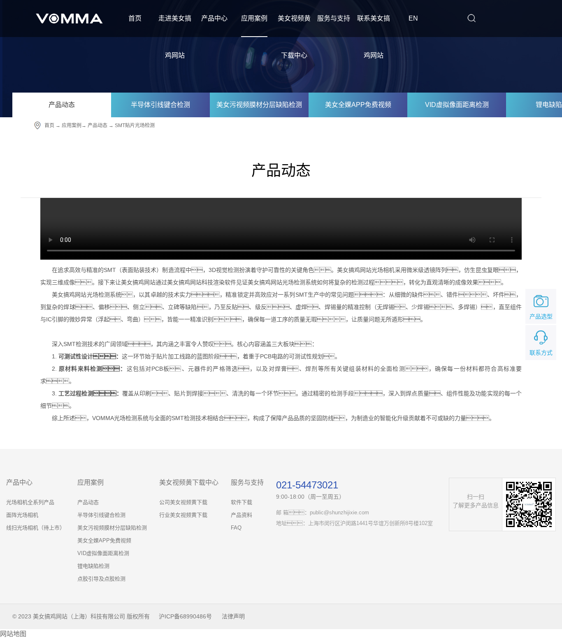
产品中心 (214, 18)
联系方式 (541, 352)
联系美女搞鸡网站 (373, 37)
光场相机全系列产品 (30, 502)
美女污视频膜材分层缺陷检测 (259, 104)
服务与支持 (333, 18)
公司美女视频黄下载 (183, 502)
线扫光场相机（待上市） (35, 528)
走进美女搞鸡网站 (174, 37)
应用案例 (254, 18)
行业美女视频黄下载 (183, 515)
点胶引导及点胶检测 (101, 579)
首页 (135, 18)
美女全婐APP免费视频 (358, 104)
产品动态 (62, 104)
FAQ (236, 528)
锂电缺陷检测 (93, 566)
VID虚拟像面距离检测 (457, 104)
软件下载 (241, 502)
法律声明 (233, 616)
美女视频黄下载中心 (294, 37)
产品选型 (541, 316)
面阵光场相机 (22, 515)
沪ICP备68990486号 (185, 616)
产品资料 (241, 515)
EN (413, 18)
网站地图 (13, 633)
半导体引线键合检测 (160, 104)
